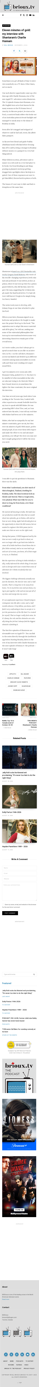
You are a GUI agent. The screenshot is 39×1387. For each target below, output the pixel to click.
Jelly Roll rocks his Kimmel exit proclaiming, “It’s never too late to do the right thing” (18, 775)
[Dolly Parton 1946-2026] (19, 796)
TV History (6, 1005)
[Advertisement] (19, 216)
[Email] (25, 51)
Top (20, 1382)
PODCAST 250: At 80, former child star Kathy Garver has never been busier (19, 1019)
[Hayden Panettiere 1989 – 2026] (19, 831)
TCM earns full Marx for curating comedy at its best (18, 1030)
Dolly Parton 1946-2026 (11, 812)
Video (26, 1365)
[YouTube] (27, 1354)
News (12, 1361)
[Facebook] (14, 51)
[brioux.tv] (19, 6)
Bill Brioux (8, 45)
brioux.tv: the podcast (12, 1368)
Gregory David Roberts (19, 682)
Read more (5, 1299)
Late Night (6, 996)
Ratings (19, 1365)
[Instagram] (17, 1354)
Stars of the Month (9, 1035)
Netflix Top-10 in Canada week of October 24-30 (8, 723)
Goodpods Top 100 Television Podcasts (19, 1051)
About (5, 1361)
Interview (6, 25)
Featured (27, 678)
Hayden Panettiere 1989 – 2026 (15, 846)
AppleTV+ (12, 674)
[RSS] (22, 1354)
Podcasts (6, 1024)
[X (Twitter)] (11, 1354)
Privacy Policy (29, 1368)
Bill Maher (25, 674)
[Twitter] (20, 51)
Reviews (11, 1365)
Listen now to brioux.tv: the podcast (19, 1053)
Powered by (5, 664)
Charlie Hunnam (13, 678)
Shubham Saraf (19, 690)
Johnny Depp (12, 686)
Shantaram (26, 686)
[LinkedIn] (33, 1354)
